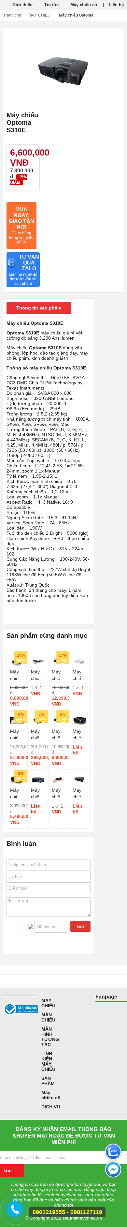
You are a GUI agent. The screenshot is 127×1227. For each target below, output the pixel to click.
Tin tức (51, 4)
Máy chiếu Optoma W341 (59, 675)
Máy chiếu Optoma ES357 (17, 675)
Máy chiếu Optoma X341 (59, 735)
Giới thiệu (22, 4)
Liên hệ (116, 4)
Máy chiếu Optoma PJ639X (80, 735)
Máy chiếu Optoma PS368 (80, 794)
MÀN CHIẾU (48, 1017)
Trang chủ (12, 15)
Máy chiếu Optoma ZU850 (38, 735)
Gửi (80, 926)
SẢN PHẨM (48, 1081)
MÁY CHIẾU (39, 15)
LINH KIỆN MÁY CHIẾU (48, 1061)
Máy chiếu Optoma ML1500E (38, 675)
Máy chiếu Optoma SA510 (17, 794)
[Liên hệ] (15, 1212)
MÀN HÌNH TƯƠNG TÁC (50, 1036)
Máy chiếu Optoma (76, 15)
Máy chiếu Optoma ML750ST (59, 794)
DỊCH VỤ (50, 1106)
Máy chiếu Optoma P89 (38, 794)
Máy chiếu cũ (83, 4)
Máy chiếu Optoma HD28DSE (17, 735)
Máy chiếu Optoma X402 (80, 675)
